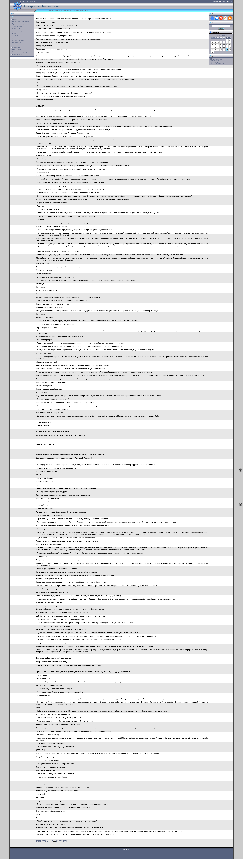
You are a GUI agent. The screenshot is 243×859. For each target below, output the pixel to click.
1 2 (46, 841)
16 (57, 841)
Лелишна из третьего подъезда (65, 10)
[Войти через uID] (212, 18)
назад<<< (40, 841)
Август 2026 (221, 35)
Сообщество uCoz (216, 60)
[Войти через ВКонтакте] (217, 18)
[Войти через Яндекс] (221, 18)
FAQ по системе (215, 62)
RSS (230, 1)
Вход (86, 10)
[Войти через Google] (225, 18)
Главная (50, 10)
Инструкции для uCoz (217, 63)
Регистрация (80, 10)
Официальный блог (216, 59)
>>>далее (63, 841)
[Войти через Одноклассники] (230, 18)
